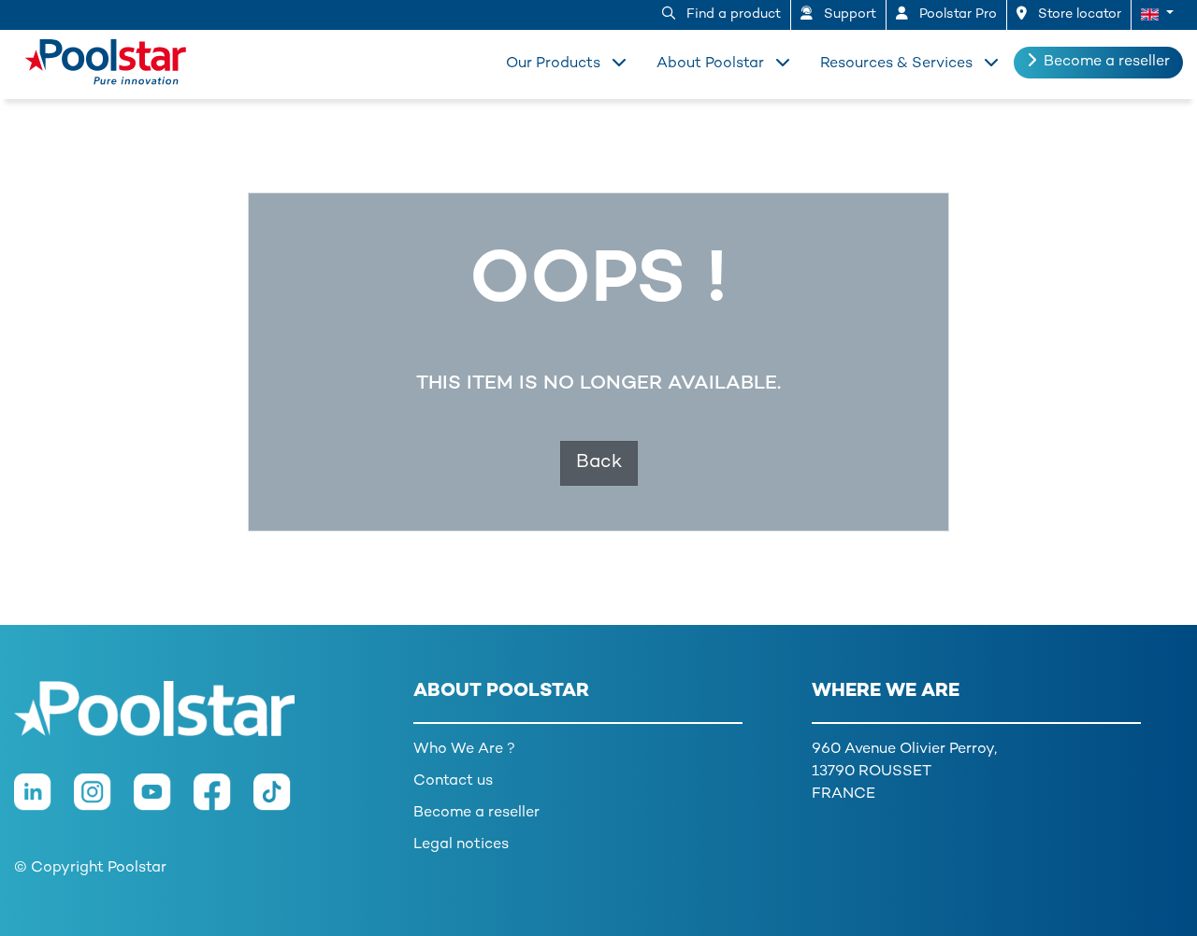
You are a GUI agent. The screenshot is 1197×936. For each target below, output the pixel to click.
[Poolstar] (99, 58)
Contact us (453, 781)
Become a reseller (1107, 62)
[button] (1157, 15)
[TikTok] (281, 802)
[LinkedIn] (44, 802)
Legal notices (461, 845)
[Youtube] (164, 802)
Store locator (1077, 14)
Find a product (732, 14)
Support (848, 14)
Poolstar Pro (956, 14)
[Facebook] (223, 802)
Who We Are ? (464, 750)
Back (599, 463)
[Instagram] (104, 802)
